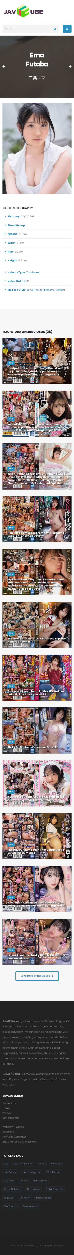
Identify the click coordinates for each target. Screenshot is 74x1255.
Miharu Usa (33, 1189)
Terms (6, 1108)
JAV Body (56, 1163)
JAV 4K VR (25, 1197)
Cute (30, 290)
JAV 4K (41, 1163)
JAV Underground (31, 1172)
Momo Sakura (43, 1197)
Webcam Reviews (13, 1127)
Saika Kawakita (54, 1189)
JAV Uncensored (23, 1163)
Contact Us (9, 1103)
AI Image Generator (14, 1136)
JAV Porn (9, 1180)
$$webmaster (10, 1118)
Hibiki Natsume (12, 1189)
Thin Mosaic (33, 272)
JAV (6, 1163)
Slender (60, 290)
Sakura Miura (30, 1206)
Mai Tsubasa (40, 1180)
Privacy (6, 1113)
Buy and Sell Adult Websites (19, 1141)
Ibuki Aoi (9, 1197)
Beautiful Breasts (44, 290)
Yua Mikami (53, 1172)
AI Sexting (8, 1132)
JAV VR (23, 1180)
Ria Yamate (10, 1206)
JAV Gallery (10, 1172)
